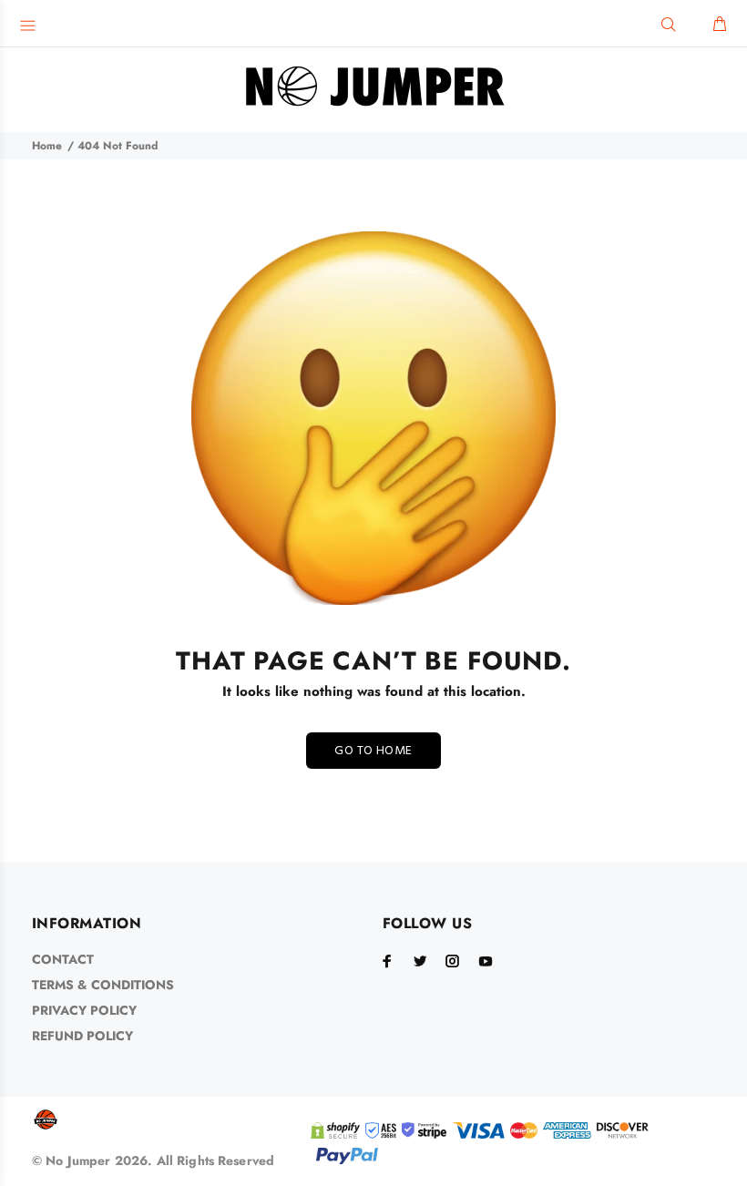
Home (47, 146)
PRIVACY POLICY (84, 1010)
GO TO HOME (373, 751)
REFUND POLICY (82, 1036)
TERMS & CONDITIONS (103, 985)
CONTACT (63, 959)
